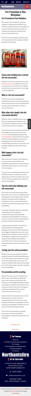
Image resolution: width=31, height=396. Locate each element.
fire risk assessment (8, 83)
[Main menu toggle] (27, 6)
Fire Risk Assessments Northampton (15, 342)
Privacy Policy (20, 389)
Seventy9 (13, 391)
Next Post (15, 329)
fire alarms (5, 134)
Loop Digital (15, 393)
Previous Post (15, 324)
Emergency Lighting (15, 348)
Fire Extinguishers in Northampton (15, 346)
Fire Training (15, 344)
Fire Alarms (15, 351)
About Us (15, 339)
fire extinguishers (7, 137)
